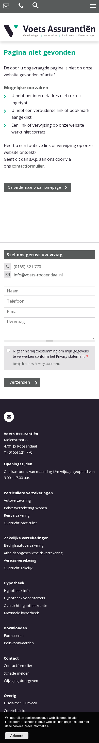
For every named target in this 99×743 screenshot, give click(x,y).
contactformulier (28, 166)
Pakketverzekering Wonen (25, 508)
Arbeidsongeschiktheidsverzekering (33, 553)
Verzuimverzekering (20, 560)
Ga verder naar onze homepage (34, 187)
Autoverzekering (17, 500)
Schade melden (16, 673)
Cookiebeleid (14, 710)
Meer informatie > (37, 726)
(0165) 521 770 (27, 267)
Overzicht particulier (20, 523)
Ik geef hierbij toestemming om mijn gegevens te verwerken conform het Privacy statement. (51, 354)
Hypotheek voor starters (24, 598)
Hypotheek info (17, 590)
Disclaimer (12, 703)
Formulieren (14, 635)
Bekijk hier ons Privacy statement (36, 364)
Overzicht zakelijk (18, 568)
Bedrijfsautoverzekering (24, 545)
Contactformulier (18, 665)
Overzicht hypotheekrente (25, 605)
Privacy (31, 703)
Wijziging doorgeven (21, 680)
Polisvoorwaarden (19, 643)
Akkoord (16, 736)
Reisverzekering (17, 515)
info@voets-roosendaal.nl (38, 275)
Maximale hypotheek (21, 613)
